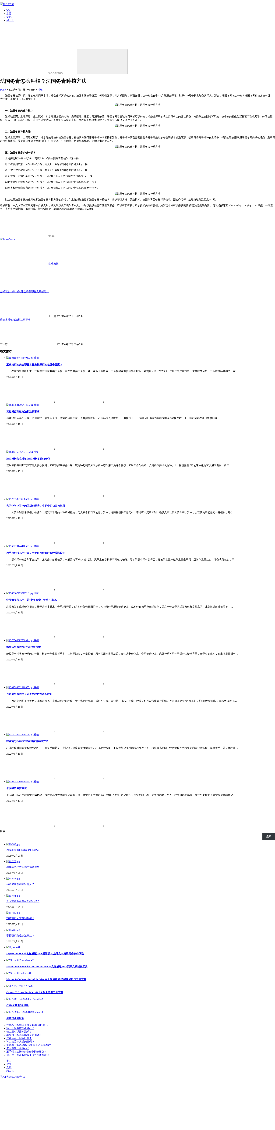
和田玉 (10, 20)
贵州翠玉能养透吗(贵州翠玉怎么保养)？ (28, 1045)
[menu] (1, 2)
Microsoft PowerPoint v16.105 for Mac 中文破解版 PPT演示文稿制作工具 (47, 966)
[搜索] (102, 61)
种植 (40, 89)
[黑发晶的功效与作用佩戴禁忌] (13, 861)
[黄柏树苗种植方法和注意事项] (20, 405)
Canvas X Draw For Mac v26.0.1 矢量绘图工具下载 (34, 992)
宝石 (8, 10)
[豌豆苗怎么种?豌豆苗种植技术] (20, 640)
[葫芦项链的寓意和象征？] (13, 912)
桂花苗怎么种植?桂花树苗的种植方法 (27, 741)
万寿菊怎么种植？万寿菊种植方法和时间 (29, 694)
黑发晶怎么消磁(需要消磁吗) (22, 849)
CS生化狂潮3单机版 (17, 1005)
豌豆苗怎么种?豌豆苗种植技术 (23, 647)
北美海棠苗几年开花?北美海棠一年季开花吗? (31, 600)
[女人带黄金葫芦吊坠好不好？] (13, 895)
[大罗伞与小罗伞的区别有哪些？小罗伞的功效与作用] (20, 499)
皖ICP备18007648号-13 (12, 1076)
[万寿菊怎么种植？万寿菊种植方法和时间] (20, 687)
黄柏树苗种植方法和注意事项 (22, 411)
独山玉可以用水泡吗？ (19, 1031)
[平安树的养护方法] (20, 781)
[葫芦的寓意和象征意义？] (13, 878)
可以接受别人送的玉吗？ (20, 1041)
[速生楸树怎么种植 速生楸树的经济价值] (20, 452)
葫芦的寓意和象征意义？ (20, 884)
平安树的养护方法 (16, 788)
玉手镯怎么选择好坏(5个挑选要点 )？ (27, 1051)
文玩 (8, 17)
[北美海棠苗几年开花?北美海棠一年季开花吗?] (20, 593)
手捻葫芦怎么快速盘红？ (20, 935)
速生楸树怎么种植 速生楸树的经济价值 (28, 458)
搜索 (2, 831)
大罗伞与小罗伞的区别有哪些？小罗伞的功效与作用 (35, 505)
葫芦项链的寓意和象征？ (20, 918)
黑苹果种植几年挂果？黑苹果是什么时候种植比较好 (35, 553)
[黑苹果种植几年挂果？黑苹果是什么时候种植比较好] (20, 546)
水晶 (8, 13)
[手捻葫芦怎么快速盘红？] (13, 930)
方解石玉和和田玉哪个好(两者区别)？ (27, 1025)
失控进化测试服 (15, 1018)
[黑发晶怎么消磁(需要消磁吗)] (13, 844)
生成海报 (53, 263)
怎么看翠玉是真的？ (17, 1048)
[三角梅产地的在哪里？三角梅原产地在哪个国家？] (20, 357)
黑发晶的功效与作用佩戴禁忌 (22, 867)
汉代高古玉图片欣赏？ (19, 1038)
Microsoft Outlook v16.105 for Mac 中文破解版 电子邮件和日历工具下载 (46, 979)
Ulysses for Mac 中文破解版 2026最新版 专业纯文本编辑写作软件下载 (45, 953)
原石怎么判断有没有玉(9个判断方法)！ (28, 1055)
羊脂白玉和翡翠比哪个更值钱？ (24, 1035)
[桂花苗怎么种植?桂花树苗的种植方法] (20, 734)
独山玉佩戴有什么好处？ (20, 1028)
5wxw (3, 89)
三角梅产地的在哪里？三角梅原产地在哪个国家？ (34, 364)
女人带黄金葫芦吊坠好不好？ (22, 901)
